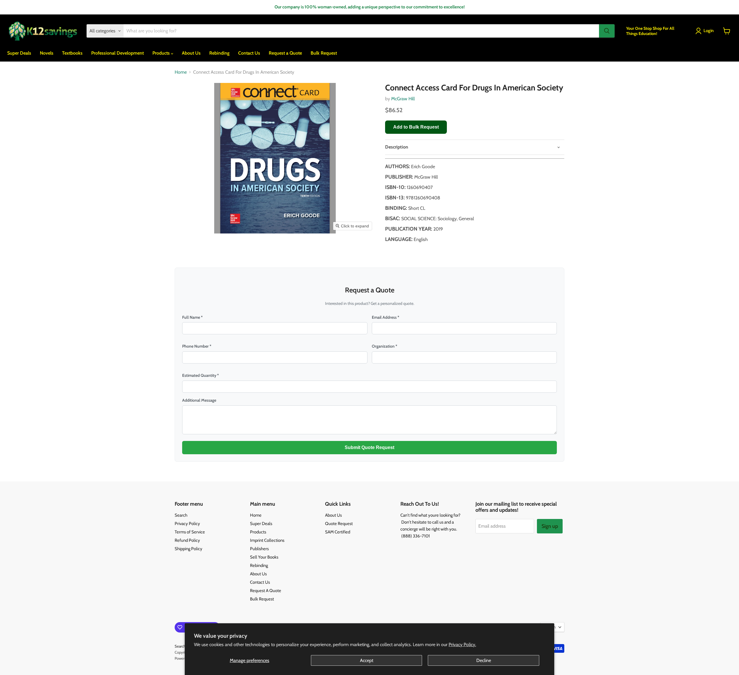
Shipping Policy (188, 548)
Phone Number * (196, 346)
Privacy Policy (187, 523)
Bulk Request (324, 53)
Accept (366, 660)
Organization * (384, 346)
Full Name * (192, 317)
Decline (483, 660)
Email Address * (385, 317)
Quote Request (339, 523)
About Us (191, 53)
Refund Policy (187, 540)
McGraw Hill (403, 98)
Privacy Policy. (462, 644)
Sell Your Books (264, 557)
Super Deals (19, 53)
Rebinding (219, 53)
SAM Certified (337, 532)
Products (161, 53)
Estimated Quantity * (200, 375)
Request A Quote (265, 590)
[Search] (607, 31)
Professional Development (117, 53)
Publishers (259, 548)
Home (181, 72)
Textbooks (72, 53)
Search (181, 515)
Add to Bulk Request (416, 127)
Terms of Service (190, 532)
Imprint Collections (267, 540)
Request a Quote (285, 53)
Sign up (550, 526)
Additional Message (199, 400)
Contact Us (249, 53)
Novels (46, 53)
